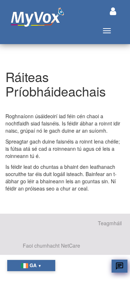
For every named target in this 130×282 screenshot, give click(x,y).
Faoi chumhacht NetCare (51, 245)
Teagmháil (110, 223)
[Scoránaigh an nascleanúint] (113, 11)
